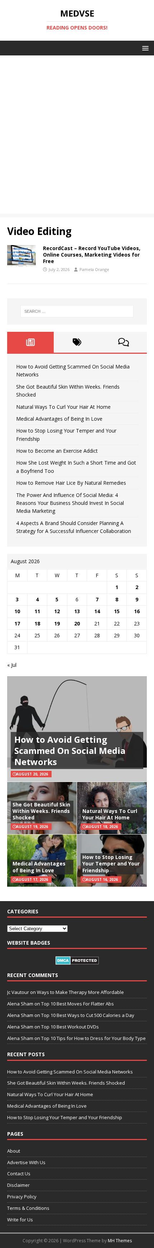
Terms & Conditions (28, 1208)
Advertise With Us (26, 1162)
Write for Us (20, 1219)
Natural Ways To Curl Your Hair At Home (63, 406)
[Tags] (77, 342)
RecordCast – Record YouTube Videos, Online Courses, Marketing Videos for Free (91, 254)
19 (57, 623)
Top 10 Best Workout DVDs (70, 1026)
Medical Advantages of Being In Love (59, 418)
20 (77, 623)
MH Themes (120, 1241)
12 (57, 611)
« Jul (11, 664)
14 (97, 611)
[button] (144, 47)
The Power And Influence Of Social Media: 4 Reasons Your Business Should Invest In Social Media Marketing (70, 503)
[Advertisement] (77, 136)
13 (77, 611)
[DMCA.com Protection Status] (77, 961)
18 (37, 623)
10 (17, 611)
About (13, 1151)
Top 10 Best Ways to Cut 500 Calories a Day (87, 1015)
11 (37, 611)
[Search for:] (77, 311)
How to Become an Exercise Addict (57, 450)
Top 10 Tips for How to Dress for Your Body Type (93, 1038)
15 (117, 611)
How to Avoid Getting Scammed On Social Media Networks (69, 750)
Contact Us (18, 1173)
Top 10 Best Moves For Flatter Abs (77, 1003)
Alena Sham (20, 1038)
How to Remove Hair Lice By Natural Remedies (71, 482)
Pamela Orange (94, 269)
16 (137, 611)
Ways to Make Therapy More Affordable (80, 992)
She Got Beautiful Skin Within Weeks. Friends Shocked (41, 811)
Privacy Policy (22, 1196)
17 (17, 623)
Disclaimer (18, 1185)
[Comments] (123, 342)
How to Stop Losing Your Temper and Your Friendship (111, 863)
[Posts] (30, 342)
